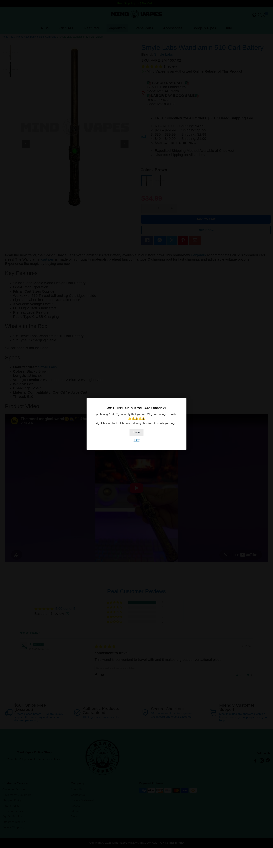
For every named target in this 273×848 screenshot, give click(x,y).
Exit (136, 440)
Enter (136, 432)
